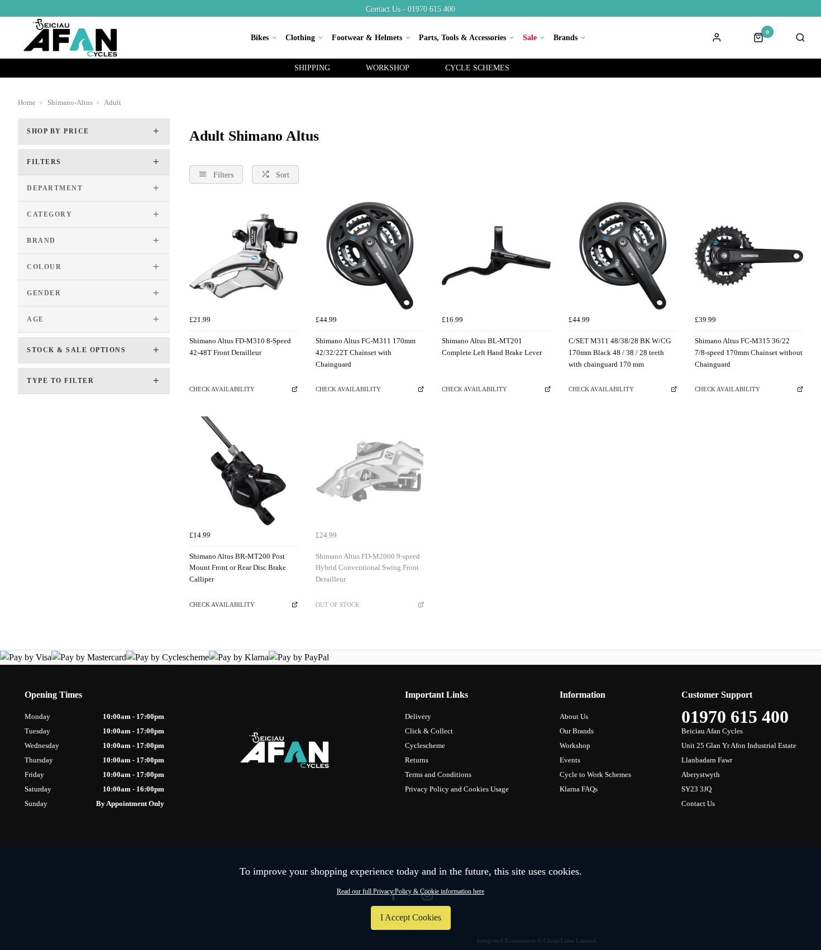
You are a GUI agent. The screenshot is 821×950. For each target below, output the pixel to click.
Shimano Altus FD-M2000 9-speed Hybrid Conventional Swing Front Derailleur (368, 567)
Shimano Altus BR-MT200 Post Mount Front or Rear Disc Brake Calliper (237, 567)
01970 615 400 (735, 716)
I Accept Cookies (410, 917)
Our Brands (577, 731)
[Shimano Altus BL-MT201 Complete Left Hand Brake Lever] (496, 255)
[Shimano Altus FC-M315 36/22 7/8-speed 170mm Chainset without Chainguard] (749, 255)
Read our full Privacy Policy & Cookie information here (410, 891)
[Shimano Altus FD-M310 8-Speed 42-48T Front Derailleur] (243, 255)
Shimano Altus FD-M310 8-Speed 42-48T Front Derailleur (240, 347)
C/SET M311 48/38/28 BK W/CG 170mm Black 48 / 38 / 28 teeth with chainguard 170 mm (620, 352)
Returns (416, 760)
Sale (530, 38)
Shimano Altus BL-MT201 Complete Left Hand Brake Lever (492, 347)
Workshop (575, 745)
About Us (574, 716)
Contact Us (698, 803)
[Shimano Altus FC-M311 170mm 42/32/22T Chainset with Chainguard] (370, 255)
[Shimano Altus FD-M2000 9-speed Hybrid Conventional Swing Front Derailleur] (370, 470)
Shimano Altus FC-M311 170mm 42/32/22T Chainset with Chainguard (366, 352)
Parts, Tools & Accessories (462, 38)
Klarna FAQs (579, 789)
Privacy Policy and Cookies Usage (457, 789)
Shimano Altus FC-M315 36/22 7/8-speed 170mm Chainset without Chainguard (749, 352)
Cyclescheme (425, 745)
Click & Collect (429, 731)
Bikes (260, 38)
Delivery (418, 716)
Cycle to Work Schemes (595, 774)
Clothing (300, 38)
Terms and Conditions (438, 774)
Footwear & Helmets (367, 38)
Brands (565, 38)
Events (570, 760)
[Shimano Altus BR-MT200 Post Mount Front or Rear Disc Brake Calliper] (243, 470)
